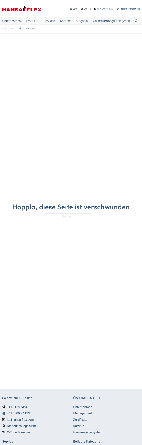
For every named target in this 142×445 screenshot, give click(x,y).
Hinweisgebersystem (88, 432)
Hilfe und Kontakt (105, 9)
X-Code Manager (18, 432)
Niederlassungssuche (130, 9)
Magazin (82, 21)
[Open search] (119, 20)
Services (49, 21)
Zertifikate (80, 419)
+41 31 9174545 (18, 407)
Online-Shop (101, 21)
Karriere (65, 21)
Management (82, 413)
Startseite (7, 28)
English (87, 9)
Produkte (32, 21)
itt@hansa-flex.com (20, 419)
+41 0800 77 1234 (19, 413)
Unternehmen (11, 21)
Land (75, 9)
